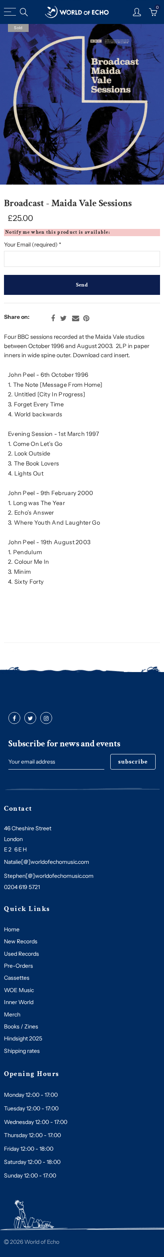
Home (12, 929)
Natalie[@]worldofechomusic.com (46, 861)
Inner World (18, 1002)
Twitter (63, 318)
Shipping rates (22, 1050)
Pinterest (86, 318)
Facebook (53, 318)
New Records (20, 941)
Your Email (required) (32, 244)
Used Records (21, 953)
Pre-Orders (18, 965)
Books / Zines (21, 1026)
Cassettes (16, 977)
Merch (12, 1014)
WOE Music (19, 990)
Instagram (46, 718)
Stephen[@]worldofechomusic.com (49, 875)
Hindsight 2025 (23, 1038)
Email (75, 318)
